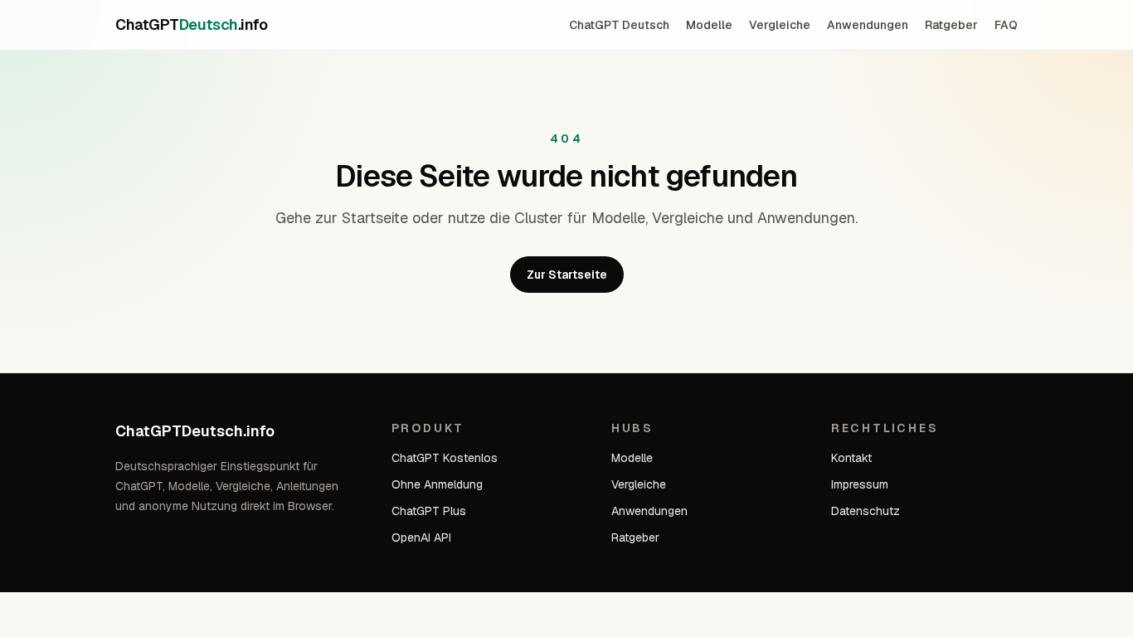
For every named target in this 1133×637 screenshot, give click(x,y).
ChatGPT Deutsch (619, 24)
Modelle (709, 24)
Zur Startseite (567, 274)
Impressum (859, 484)
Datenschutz (865, 510)
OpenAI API (421, 537)
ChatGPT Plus (428, 510)
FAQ (1006, 24)
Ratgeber (951, 24)
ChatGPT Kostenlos (444, 457)
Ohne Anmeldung (437, 484)
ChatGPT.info (191, 24)
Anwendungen (867, 24)
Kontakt (851, 457)
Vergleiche (779, 24)
